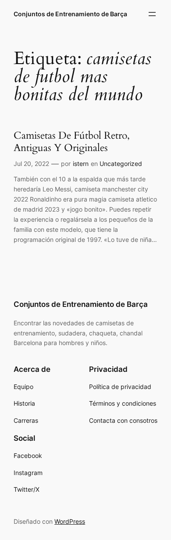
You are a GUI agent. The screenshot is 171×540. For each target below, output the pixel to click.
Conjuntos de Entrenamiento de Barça (70, 14)
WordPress (69, 521)
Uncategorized (121, 163)
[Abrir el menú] (152, 14)
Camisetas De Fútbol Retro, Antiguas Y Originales (72, 142)
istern (81, 163)
